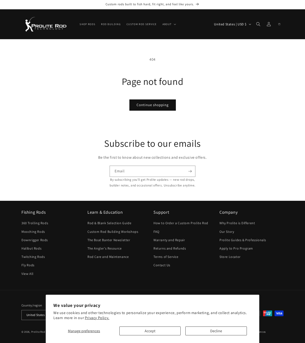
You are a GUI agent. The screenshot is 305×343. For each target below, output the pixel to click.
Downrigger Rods (34, 240)
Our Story (226, 231)
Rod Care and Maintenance (108, 257)
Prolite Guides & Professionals (242, 240)
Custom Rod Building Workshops (112, 231)
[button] (169, 24)
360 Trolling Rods (34, 223)
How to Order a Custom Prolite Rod (180, 223)
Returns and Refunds (169, 248)
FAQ (156, 231)
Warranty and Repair (169, 240)
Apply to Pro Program (236, 248)
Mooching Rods (33, 231)
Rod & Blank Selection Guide (109, 223)
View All (27, 274)
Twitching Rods (33, 257)
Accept (150, 330)
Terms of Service (165, 257)
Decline (216, 330)
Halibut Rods (31, 248)
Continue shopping (153, 105)
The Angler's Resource (104, 248)
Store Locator (230, 257)
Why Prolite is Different (237, 223)
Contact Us (161, 265)
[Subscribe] (190, 171)
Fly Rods (28, 265)
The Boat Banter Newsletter (108, 240)
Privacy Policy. (97, 317)
